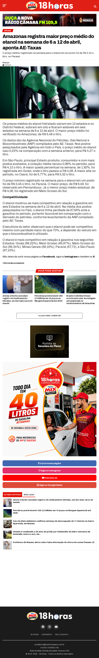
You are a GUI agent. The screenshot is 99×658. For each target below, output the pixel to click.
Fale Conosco (61, 634)
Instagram (71, 256)
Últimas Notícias (12, 495)
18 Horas (35, 634)
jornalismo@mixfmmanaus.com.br (49, 644)
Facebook (48, 256)
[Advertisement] (49, 573)
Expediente (47, 634)
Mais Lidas (29, 495)
